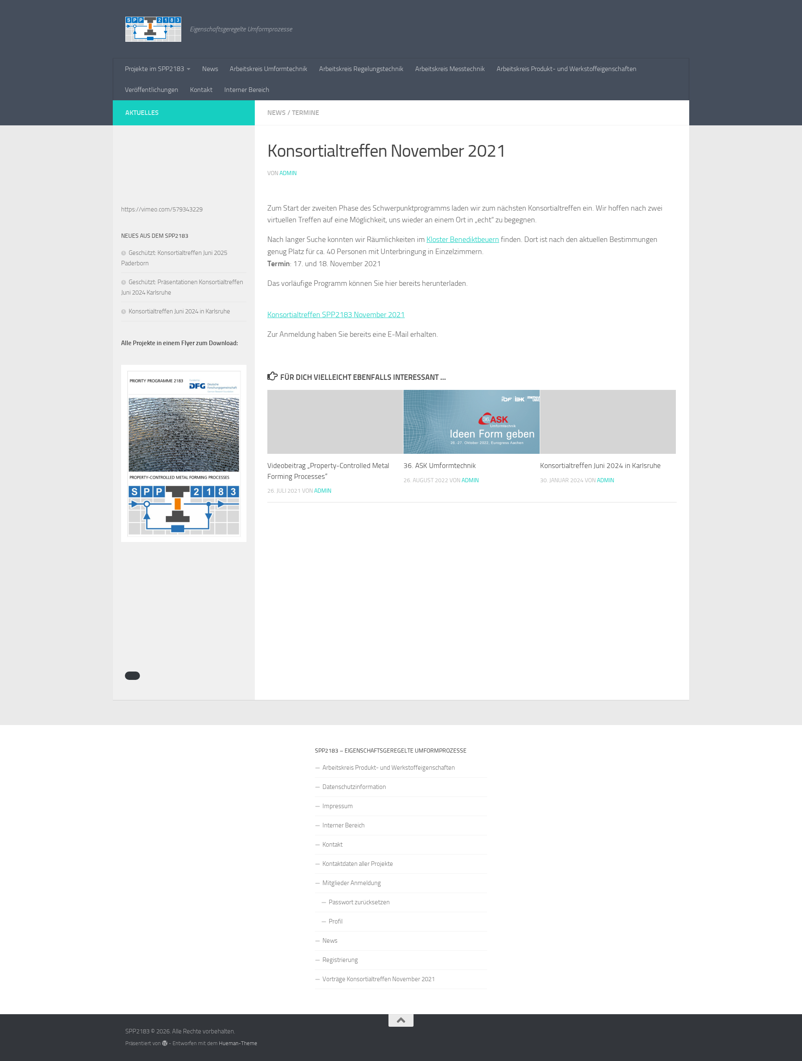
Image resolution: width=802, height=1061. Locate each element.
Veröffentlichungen (151, 90)
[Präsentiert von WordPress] (165, 1043)
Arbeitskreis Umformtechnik (268, 69)
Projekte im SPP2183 (154, 69)
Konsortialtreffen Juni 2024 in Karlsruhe (600, 465)
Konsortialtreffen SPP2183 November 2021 (336, 314)
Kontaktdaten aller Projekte (357, 864)
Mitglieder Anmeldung (351, 883)
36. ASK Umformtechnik (440, 465)
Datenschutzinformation (354, 787)
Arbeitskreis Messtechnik (450, 69)
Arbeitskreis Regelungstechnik (361, 69)
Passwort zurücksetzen (359, 902)
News (210, 69)
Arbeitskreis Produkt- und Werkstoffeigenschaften (567, 69)
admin (288, 173)
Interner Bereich (246, 90)
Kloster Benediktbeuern (462, 239)
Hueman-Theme (238, 1043)
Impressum (337, 806)
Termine (305, 113)
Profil (336, 921)
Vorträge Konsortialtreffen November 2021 (378, 979)
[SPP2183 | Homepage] (153, 29)
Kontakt (201, 90)
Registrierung (340, 960)
